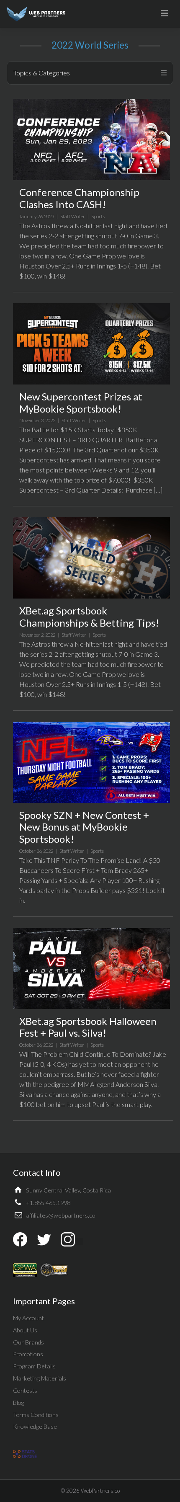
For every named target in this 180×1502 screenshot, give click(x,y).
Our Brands (28, 1342)
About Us (25, 1330)
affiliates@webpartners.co (60, 1215)
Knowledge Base (35, 1426)
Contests (25, 1390)
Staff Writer (72, 216)
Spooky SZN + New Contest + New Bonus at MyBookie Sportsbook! (84, 827)
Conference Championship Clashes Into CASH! (79, 198)
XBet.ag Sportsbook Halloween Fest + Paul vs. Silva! (88, 1027)
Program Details (34, 1366)
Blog (18, 1402)
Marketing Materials (39, 1378)
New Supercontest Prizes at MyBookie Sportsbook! (80, 402)
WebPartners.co (100, 1490)
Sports (98, 216)
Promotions (28, 1353)
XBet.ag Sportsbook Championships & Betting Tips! (89, 616)
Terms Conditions (36, 1414)
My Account (28, 1317)
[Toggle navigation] (164, 13)
